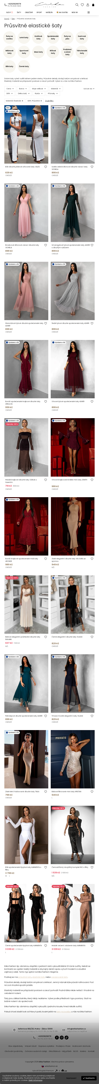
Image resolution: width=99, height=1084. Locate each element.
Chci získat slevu (66, 555)
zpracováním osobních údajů (76, 561)
